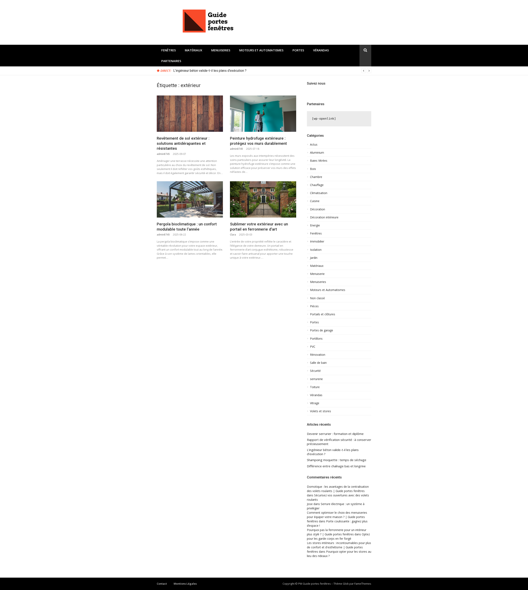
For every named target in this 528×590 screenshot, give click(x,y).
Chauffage (317, 185)
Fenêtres (168, 50)
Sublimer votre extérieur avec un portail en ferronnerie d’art (259, 227)
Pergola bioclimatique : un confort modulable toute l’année (187, 227)
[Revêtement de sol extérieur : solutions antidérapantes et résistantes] (190, 113)
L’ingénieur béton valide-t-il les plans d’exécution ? (209, 71)
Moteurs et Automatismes (261, 50)
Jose (310, 504)
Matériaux (193, 50)
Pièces (314, 306)
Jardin (313, 258)
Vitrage (314, 403)
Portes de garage (321, 330)
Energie (315, 225)
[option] (272, 70)
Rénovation (317, 355)
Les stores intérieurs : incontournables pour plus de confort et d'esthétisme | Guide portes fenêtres (339, 547)
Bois (313, 169)
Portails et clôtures (322, 314)
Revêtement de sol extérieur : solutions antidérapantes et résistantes (183, 143)
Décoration (317, 209)
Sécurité (315, 371)
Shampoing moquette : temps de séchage (336, 460)
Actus (313, 144)
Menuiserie (317, 274)
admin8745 (163, 154)
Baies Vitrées (318, 161)
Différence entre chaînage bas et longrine (336, 466)
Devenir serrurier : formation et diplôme (335, 434)
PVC (312, 347)
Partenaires (171, 61)
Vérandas (321, 50)
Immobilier (317, 241)
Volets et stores (320, 411)
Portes (298, 50)
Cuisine (314, 201)
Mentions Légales (185, 583)
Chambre (316, 177)
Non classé (317, 298)
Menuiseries (220, 50)
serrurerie (316, 379)
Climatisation (318, 193)
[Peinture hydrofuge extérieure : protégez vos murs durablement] (263, 113)
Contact (162, 583)
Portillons (316, 338)
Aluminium (317, 152)
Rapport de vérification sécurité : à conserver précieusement (339, 442)
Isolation (316, 250)
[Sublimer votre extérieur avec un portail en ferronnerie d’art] (263, 199)
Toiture (315, 387)
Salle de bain (318, 363)
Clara (233, 234)
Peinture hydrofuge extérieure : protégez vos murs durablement (258, 141)
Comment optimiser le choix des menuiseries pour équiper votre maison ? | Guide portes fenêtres (337, 517)
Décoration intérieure (324, 217)
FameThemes (362, 583)
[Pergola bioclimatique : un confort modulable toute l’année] (190, 199)
